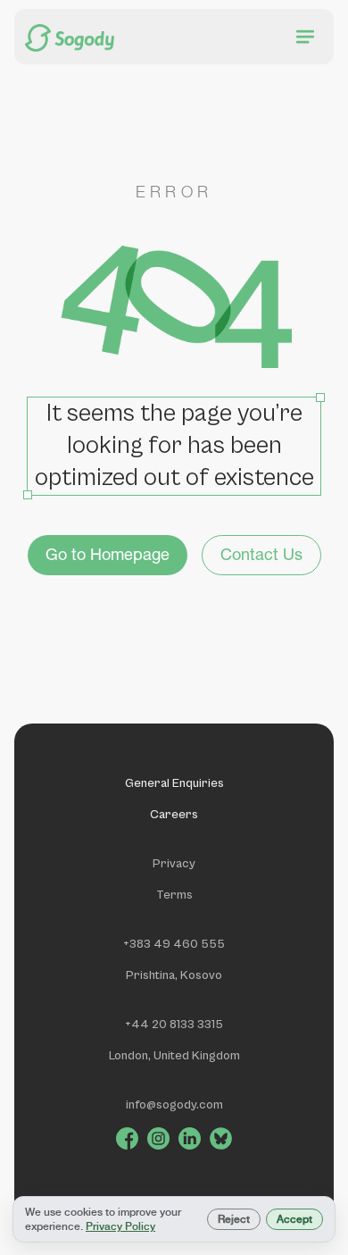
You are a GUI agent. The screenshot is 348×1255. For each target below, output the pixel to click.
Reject (234, 1219)
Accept (294, 1219)
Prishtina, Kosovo (174, 975)
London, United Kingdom (174, 1056)
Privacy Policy (120, 1226)
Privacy (174, 864)
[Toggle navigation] (305, 37)
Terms (174, 895)
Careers (174, 814)
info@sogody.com (174, 1105)
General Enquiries (174, 783)
